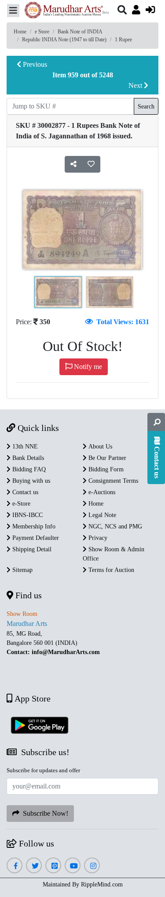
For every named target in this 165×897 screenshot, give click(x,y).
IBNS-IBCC (27, 515)
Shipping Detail (31, 549)
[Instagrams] (92, 866)
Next (136, 85)
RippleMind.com (102, 884)
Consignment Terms (112, 480)
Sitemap (22, 570)
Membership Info (33, 526)
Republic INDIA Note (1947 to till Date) (64, 39)
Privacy (97, 538)
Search (146, 106)
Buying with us (30, 480)
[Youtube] (73, 866)
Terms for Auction (110, 570)
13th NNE (24, 446)
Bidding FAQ (28, 469)
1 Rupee (123, 39)
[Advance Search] (156, 422)
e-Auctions (101, 492)
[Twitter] (34, 866)
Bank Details (27, 458)
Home (20, 32)
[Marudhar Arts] (64, 11)
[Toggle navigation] (13, 10)
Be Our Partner (106, 458)
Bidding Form (105, 469)
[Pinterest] (53, 866)
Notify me (87, 366)
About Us (99, 446)
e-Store (20, 503)
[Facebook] (14, 866)
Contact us (24, 492)
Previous (34, 64)
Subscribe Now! (43, 813)
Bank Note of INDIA (80, 32)
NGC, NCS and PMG (114, 526)
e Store (42, 32)
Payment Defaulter (35, 538)
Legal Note (101, 515)
